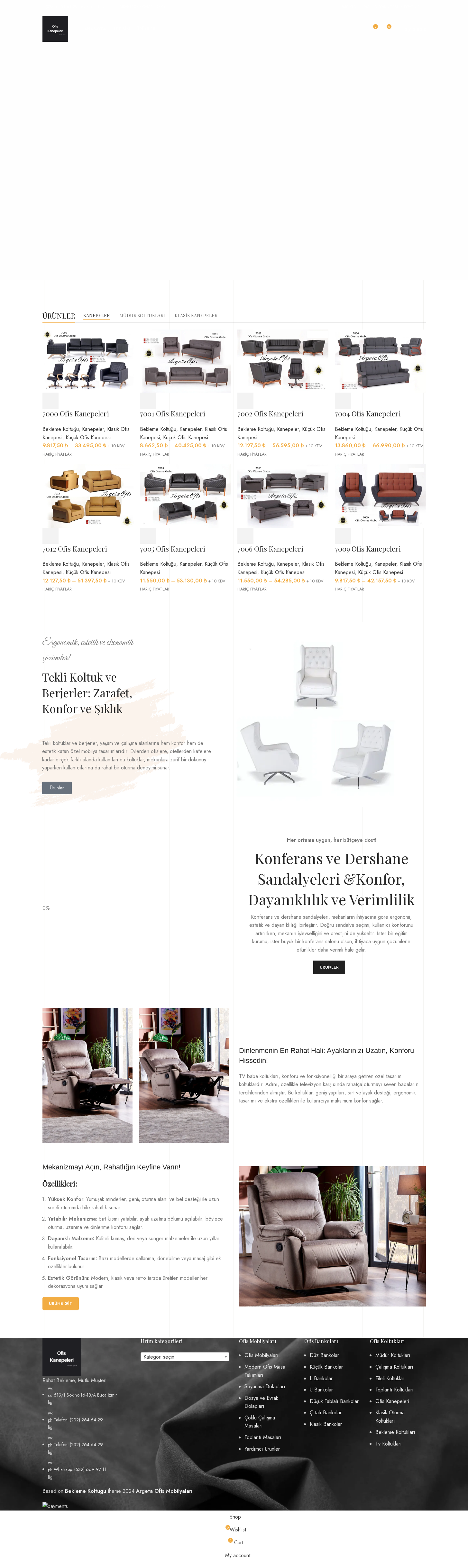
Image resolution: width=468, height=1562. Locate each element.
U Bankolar (321, 1389)
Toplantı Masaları (262, 1437)
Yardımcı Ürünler (262, 1449)
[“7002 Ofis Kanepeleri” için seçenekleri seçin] (245, 401)
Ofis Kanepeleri (392, 1401)
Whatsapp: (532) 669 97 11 (80, 1469)
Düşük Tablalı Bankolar (334, 1401)
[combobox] (185, 1356)
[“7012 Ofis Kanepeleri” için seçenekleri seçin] (50, 536)
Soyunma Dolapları (264, 1386)
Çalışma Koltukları (394, 1367)
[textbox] (185, 1357)
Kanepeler (93, 429)
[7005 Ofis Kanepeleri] (185, 495)
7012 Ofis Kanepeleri (74, 548)
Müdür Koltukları (392, 1355)
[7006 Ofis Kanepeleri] (282, 495)
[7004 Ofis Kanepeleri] (380, 360)
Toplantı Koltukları (394, 1389)
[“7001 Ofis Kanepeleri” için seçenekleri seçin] (148, 401)
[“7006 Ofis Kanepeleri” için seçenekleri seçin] (245, 536)
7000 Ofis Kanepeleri (75, 413)
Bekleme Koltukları (395, 1432)
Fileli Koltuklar (389, 1378)
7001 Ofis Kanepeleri (172, 413)
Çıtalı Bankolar (326, 1412)
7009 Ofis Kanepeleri (368, 548)
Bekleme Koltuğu (60, 429)
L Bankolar (321, 1378)
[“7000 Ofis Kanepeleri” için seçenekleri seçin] (50, 401)
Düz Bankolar (324, 1355)
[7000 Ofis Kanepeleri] (87, 360)
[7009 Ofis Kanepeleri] (380, 495)
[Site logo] (55, 28)
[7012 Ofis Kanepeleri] (87, 495)
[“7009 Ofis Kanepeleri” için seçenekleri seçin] (343, 536)
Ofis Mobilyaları (261, 1355)
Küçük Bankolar (326, 1367)
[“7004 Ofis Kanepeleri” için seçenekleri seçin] (343, 401)
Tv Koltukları (388, 1443)
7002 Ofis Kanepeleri (270, 413)
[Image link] (61, 1356)
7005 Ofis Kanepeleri (172, 548)
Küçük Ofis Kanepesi (88, 437)
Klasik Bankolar (326, 1424)
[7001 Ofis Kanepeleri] (185, 360)
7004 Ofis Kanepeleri (368, 413)
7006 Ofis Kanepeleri (270, 548)
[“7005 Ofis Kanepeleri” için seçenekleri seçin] (148, 536)
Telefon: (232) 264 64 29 (78, 1420)
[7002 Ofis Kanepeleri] (282, 360)
